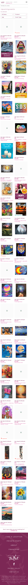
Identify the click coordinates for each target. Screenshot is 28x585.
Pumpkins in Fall (4, 464)
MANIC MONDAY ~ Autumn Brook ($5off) (6, 505)
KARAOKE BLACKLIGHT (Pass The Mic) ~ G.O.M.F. (7, 424)
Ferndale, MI (3, 5)
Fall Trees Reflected (5, 382)
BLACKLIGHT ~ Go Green (20, 443)
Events (15, 2)
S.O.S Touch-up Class (19, 119)
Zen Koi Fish (3, 362)
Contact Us (14, 572)
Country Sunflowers (19, 504)
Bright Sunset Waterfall (5, 98)
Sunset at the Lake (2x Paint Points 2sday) (20, 221)
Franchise (14, 549)
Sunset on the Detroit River (6, 524)
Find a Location (14, 537)
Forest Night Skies (18, 301)
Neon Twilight (3, 301)
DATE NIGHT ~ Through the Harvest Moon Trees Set (6, 181)
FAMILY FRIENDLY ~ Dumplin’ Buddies (21, 140)
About (14, 545)
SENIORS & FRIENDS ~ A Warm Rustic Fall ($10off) (7, 201)
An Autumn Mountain (19, 159)
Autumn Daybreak (18, 403)
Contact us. (14, 530)
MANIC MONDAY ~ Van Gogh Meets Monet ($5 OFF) (20, 343)
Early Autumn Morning (19, 78)
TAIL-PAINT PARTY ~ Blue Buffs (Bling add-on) (21, 262)
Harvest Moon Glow (19, 362)
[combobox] (7, 14)
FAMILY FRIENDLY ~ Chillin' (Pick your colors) (7, 404)
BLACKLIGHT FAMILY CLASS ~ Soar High (21, 282)
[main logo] (3, 1)
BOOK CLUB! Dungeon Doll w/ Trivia (7, 485)
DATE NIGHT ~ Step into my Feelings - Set (6, 343)
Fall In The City (3, 220)
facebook (14, 564)
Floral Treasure (4, 78)
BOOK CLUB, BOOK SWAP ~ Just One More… (20, 59)
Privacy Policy (14, 568)
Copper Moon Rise (18, 240)
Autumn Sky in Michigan (5, 119)
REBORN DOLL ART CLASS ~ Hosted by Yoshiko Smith (6, 444)
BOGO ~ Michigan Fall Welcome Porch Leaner (20, 464)
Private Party (14, 541)
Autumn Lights (4, 240)
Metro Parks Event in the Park (7, 261)
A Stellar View (17, 484)
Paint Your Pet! (18, 38)
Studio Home (9, 2)
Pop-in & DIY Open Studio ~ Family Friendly (6, 39)
